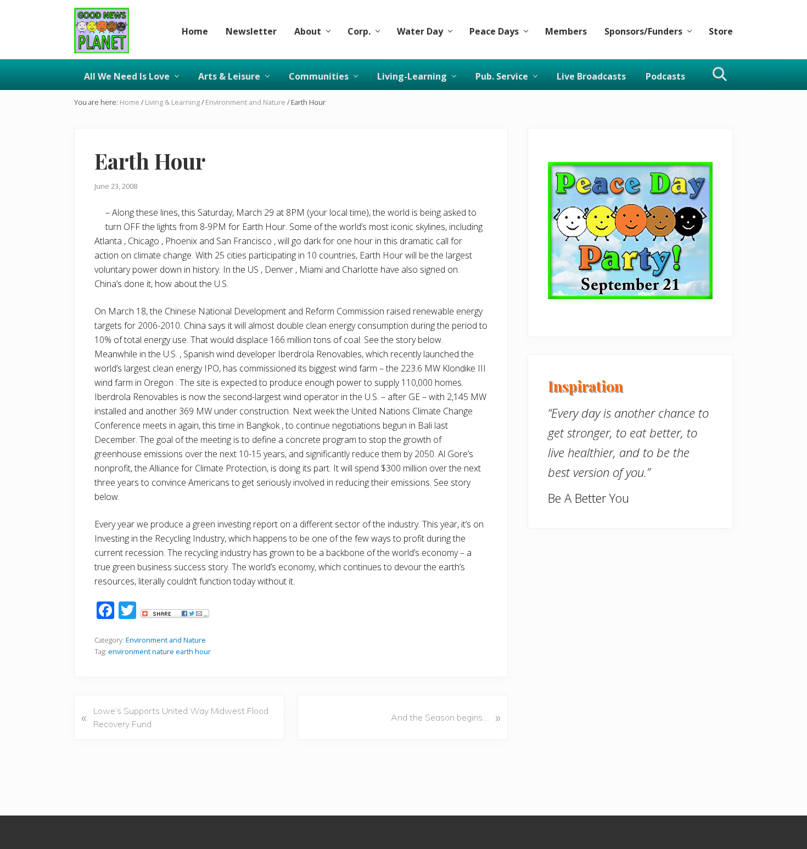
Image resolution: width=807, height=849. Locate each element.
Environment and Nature (166, 640)
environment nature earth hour (159, 651)
